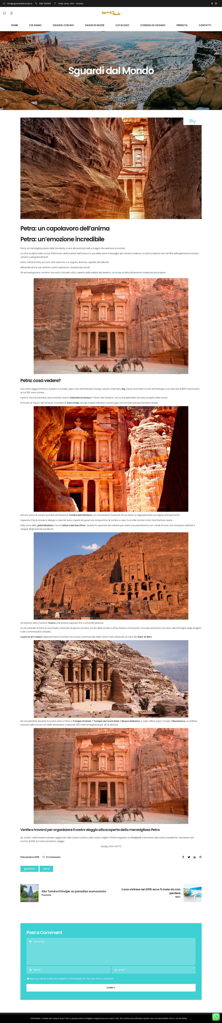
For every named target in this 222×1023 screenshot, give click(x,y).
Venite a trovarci (33, 829)
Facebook (135, 837)
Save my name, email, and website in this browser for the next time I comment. (71, 978)
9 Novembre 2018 (29, 857)
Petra (46, 868)
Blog (192, 121)
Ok (190, 1018)
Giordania (29, 868)
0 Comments (53, 857)
